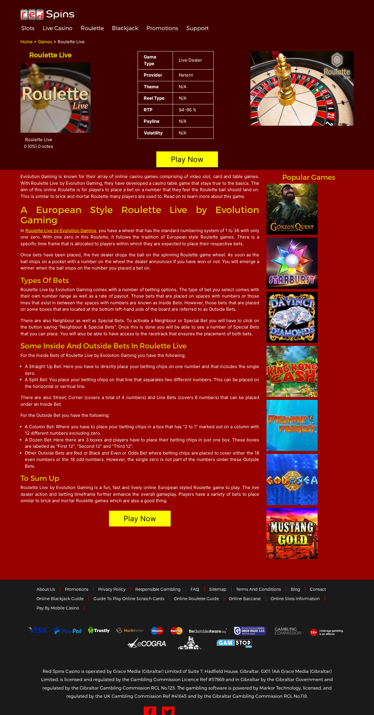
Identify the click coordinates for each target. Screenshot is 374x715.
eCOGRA (146, 642)
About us (46, 589)
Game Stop (234, 643)
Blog (295, 589)
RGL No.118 (295, 696)
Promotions (162, 28)
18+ (328, 631)
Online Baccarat (245, 598)
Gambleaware (208, 631)
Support (197, 28)
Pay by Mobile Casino (58, 607)
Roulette (92, 28)
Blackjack (125, 28)
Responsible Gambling (158, 589)
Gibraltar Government (191, 642)
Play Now (187, 159)
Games (45, 41)
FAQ (195, 589)
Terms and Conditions (258, 589)
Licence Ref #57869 (203, 679)
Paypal (67, 630)
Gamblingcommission (288, 631)
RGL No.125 (163, 687)
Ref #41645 (175, 696)
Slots (27, 28)
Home (26, 41)
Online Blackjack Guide (60, 598)
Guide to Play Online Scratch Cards (129, 598)
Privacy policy (111, 589)
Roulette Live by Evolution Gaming (60, 230)
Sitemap (217, 589)
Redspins (47, 12)
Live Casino (57, 28)
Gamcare (250, 630)
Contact (318, 589)
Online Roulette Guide (196, 598)
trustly (99, 631)
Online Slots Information (295, 598)
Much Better (130, 630)
